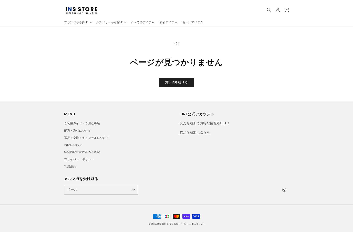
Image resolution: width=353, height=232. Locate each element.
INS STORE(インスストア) (170, 224)
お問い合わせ (73, 145)
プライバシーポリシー (79, 159)
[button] (268, 10)
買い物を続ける (176, 82)
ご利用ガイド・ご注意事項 (82, 123)
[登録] (133, 189)
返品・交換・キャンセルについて (86, 137)
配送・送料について (77, 130)
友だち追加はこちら (195, 132)
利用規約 (70, 166)
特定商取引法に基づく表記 (82, 152)
